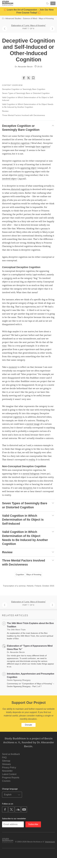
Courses (6, 781)
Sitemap (6, 761)
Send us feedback (11, 754)
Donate (28, 725)
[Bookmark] (33, 78)
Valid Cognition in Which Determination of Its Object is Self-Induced (28, 98)
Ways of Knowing (33, 574)
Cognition (20, 574)
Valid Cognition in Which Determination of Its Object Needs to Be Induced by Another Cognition (27, 105)
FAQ (4, 757)
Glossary (6, 764)
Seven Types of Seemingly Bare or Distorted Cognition (26, 93)
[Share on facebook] (24, 78)
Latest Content (9, 774)
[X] (28, 78)
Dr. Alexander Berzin (24, 66)
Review (5, 111)
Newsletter (7, 771)
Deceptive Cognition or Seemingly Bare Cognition (23, 89)
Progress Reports (10, 777)
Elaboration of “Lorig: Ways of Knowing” (28, 25)
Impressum (50, 842)
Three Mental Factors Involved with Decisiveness (23, 115)
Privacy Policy (9, 767)
